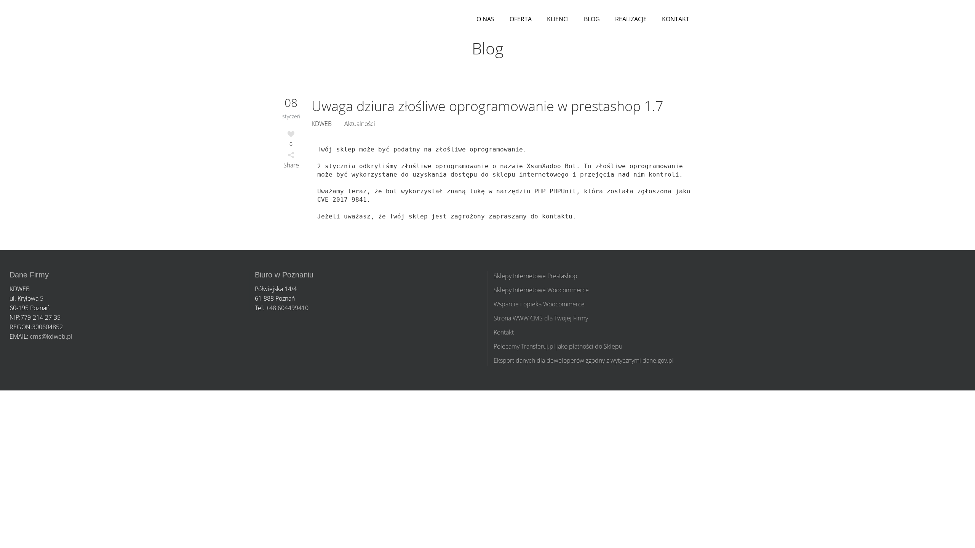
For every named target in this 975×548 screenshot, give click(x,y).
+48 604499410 (287, 308)
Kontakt (504, 332)
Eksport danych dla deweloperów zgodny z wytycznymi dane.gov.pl (584, 360)
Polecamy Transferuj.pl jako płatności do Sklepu (558, 346)
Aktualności (359, 123)
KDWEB (322, 123)
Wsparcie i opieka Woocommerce (539, 304)
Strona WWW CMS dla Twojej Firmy (541, 318)
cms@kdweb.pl (51, 336)
